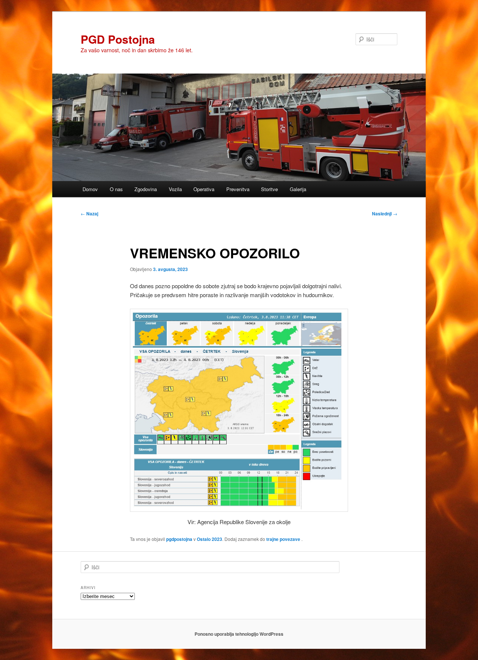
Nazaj (89, 213)
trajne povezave (283, 539)
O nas (116, 189)
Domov (90, 189)
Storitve (269, 189)
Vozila (175, 189)
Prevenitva (237, 189)
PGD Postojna (118, 39)
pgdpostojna (179, 539)
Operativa (203, 189)
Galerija (298, 189)
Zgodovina (145, 189)
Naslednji (384, 213)
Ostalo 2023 (209, 539)
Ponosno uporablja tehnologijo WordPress (239, 634)
